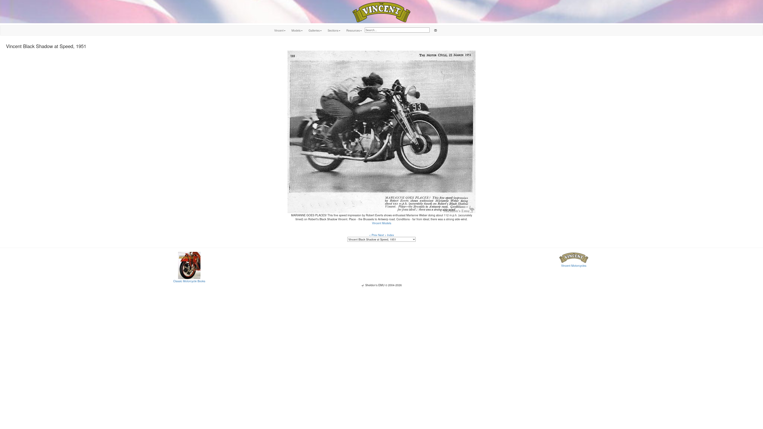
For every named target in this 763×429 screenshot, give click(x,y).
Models (296, 30)
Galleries (314, 30)
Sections (333, 30)
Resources (353, 30)
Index (390, 235)
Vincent (279, 30)
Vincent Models (381, 223)
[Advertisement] (381, 315)
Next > (382, 235)
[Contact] (435, 30)
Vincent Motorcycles (573, 266)
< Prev (373, 235)
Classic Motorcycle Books (189, 281)
